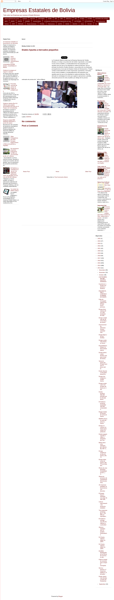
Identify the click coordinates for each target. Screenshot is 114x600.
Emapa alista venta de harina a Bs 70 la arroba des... (103, 462)
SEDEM (67, 24)
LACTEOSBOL (77, 21)
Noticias (7, 24)
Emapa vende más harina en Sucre (103, 341)
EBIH (61, 18)
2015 (99, 263)
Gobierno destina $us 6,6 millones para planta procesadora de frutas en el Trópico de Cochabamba (11, 106)
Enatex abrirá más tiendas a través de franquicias (103, 579)
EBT (76, 18)
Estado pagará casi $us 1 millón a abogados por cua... (103, 437)
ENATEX (20, 21)
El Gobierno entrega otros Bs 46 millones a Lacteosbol (103, 521)
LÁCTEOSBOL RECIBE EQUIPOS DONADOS (103, 279)
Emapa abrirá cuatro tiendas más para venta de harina (103, 355)
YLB (96, 24)
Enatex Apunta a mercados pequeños (103, 372)
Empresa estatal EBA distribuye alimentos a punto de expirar (9, 121)
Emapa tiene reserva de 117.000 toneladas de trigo (102, 312)
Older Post (88, 171)
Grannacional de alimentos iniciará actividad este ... (102, 328)
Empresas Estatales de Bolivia (39, 10)
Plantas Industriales (31, 24)
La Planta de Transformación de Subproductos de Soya (57, 21)
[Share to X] (47, 114)
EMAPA (13, 21)
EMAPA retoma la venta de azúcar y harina (103, 421)
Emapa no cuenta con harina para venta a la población (103, 428)
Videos (82, 24)
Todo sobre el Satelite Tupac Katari (104, 167)
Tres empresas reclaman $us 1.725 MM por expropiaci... (103, 513)
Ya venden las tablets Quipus (15, 189)
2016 (99, 260)
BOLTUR (32, 18)
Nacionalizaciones (100, 21)
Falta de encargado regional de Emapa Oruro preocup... (102, 303)
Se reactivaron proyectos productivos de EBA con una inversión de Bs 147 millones (11, 152)
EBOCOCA (68, 18)
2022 (99, 246)
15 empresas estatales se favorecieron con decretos (10, 42)
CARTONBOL (41, 18)
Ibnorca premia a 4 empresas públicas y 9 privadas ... (103, 571)
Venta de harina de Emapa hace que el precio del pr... (103, 364)
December (102, 270)
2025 (99, 238)
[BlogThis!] (45, 114)
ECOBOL (90, 18)
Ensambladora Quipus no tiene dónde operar (103, 348)
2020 (99, 250)
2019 (99, 253)
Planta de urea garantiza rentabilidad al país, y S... (103, 471)
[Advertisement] (57, 32)
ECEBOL (82, 18)
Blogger (60, 596)
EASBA (50, 18)
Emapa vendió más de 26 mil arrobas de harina (103, 320)
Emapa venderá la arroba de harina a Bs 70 (103, 454)
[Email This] (43, 114)
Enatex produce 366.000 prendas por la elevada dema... (103, 395)
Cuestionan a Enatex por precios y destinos (102, 286)
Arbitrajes (25, 18)
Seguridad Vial (102, 205)
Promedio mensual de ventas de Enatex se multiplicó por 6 (10, 87)
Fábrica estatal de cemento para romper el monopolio (103, 562)
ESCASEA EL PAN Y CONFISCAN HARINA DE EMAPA (103, 294)
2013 (99, 268)
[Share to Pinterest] (50, 114)
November (102, 272)
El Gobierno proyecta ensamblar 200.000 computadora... (103, 405)
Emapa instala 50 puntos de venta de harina (103, 414)
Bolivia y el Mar (102, 152)
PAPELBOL (21, 24)
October (101, 275)
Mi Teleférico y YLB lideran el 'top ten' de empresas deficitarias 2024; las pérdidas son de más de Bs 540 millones (11, 172)
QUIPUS (60, 24)
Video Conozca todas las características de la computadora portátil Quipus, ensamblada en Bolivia (11, 62)
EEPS (6, 21)
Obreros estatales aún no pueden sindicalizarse (103, 530)
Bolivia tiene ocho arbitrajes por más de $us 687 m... (103, 445)
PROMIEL (42, 24)
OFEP (13, 24)
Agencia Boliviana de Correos (12, 18)
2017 (99, 258)
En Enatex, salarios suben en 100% (102, 539)
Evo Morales (101, 101)
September (102, 584)
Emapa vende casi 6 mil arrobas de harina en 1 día (103, 386)
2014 (99, 265)
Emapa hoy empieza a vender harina (102, 379)
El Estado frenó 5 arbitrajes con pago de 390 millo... (103, 496)
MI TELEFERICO (89, 21)
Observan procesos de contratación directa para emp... (103, 479)
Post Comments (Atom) (61, 177)
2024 (99, 241)
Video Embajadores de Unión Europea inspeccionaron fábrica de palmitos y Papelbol (10, 141)
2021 (99, 248)
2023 (99, 243)
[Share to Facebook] (49, 114)
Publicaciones (51, 24)
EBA (56, 18)
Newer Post (26, 171)
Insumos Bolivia (37, 21)
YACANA (89, 24)
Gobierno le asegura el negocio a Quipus (9, 71)
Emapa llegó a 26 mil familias (103, 336)
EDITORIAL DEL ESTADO (101, 18)
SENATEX (74, 24)
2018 (99, 255)
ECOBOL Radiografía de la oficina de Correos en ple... (103, 554)
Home (57, 171)
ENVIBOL (27, 21)
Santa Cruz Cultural (103, 182)
